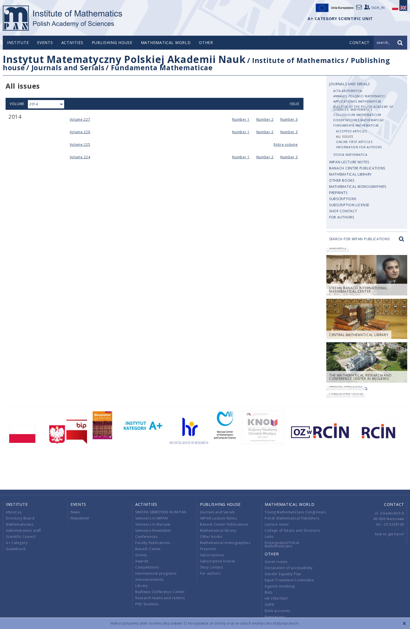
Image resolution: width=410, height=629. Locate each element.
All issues (344, 137)
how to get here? (389, 534)
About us (14, 512)
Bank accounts (277, 610)
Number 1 (241, 119)
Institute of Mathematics (298, 60)
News (75, 512)
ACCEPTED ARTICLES (351, 131)
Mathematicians (19, 524)
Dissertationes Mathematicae (358, 120)
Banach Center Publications (357, 168)
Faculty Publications (152, 542)
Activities (72, 42)
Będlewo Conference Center (160, 591)
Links (269, 536)
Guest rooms (276, 561)
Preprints (338, 192)
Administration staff (23, 530)
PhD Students (146, 604)
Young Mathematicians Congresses (295, 512)
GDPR (269, 604)
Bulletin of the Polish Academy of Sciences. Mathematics (363, 108)
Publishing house (112, 42)
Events (45, 42)
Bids (268, 592)
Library (141, 585)
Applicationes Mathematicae (357, 101)
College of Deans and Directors (292, 530)
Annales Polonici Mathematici (359, 96)
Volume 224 (80, 157)
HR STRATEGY (276, 598)
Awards (141, 561)
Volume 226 (80, 132)
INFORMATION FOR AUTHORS (359, 147)
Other (206, 42)
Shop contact (343, 211)
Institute (18, 42)
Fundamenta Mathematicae (162, 67)
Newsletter (80, 518)
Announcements (149, 579)
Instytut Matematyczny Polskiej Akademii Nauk (124, 59)
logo (63, 18)
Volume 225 (80, 144)
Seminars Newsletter (153, 530)
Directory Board (20, 518)
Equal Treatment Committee (289, 580)
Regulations (275, 617)
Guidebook (15, 549)
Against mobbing (280, 586)
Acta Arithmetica (347, 91)
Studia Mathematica (350, 155)
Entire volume (286, 144)
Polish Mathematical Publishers (292, 518)
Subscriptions (342, 198)
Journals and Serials (68, 67)
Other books (341, 180)
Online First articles (354, 142)
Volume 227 (80, 119)
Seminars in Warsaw (152, 524)
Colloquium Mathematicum (357, 115)
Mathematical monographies (357, 186)
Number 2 (265, 119)
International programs (155, 573)
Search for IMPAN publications (359, 239)
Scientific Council (21, 536)
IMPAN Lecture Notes (349, 162)
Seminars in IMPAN (151, 518)
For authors (341, 217)
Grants (141, 555)
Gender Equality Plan (283, 574)
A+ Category (17, 542)
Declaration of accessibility (289, 567)
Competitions (147, 567)
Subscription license (349, 205)
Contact (394, 504)
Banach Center (148, 549)
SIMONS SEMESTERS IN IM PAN (160, 512)
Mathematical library (350, 174)
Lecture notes (277, 524)
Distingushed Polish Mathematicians (282, 544)
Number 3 (289, 119)
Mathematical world (166, 42)
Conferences (146, 536)
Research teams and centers (160, 598)
